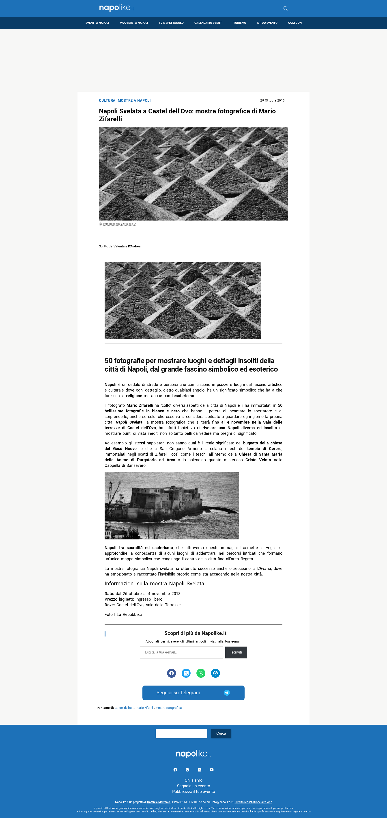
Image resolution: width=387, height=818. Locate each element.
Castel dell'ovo (124, 708)
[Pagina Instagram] (188, 770)
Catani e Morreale (159, 802)
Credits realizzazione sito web (253, 802)
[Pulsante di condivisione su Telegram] (215, 673)
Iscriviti (236, 652)
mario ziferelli (145, 708)
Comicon (295, 22)
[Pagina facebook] (176, 770)
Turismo (239, 22)
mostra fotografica (168, 708)
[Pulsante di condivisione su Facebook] (171, 673)
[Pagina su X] (200, 770)
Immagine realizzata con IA (119, 223)
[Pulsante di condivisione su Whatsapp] (200, 673)
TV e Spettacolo (171, 22)
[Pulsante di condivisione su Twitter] (186, 673)
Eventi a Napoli (97, 22)
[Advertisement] (193, 60)
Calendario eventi (208, 22)
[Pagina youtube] (211, 770)
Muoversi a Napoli (134, 22)
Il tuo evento (267, 22)
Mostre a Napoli (134, 100)
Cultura (107, 100)
